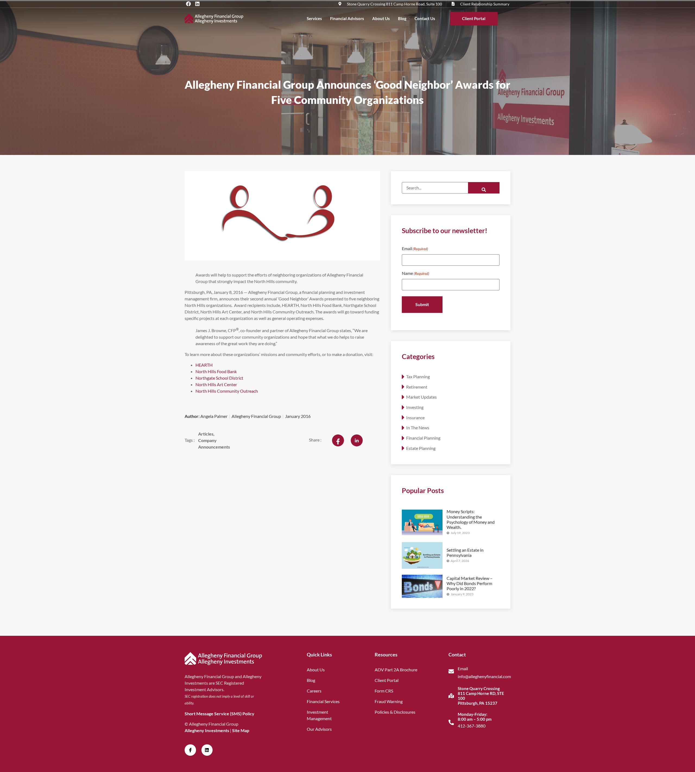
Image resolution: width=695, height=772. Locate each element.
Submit (422, 304)
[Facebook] (188, 4)
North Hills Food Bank (216, 371)
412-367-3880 (471, 725)
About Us (381, 18)
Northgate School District (219, 377)
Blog (402, 18)
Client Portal (473, 18)
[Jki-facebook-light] (190, 750)
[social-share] (338, 440)
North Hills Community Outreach (226, 390)
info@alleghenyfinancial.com (484, 676)
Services (314, 18)
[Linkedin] (197, 4)
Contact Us (425, 18)
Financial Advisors (347, 18)
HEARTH (204, 364)
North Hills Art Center (216, 384)
